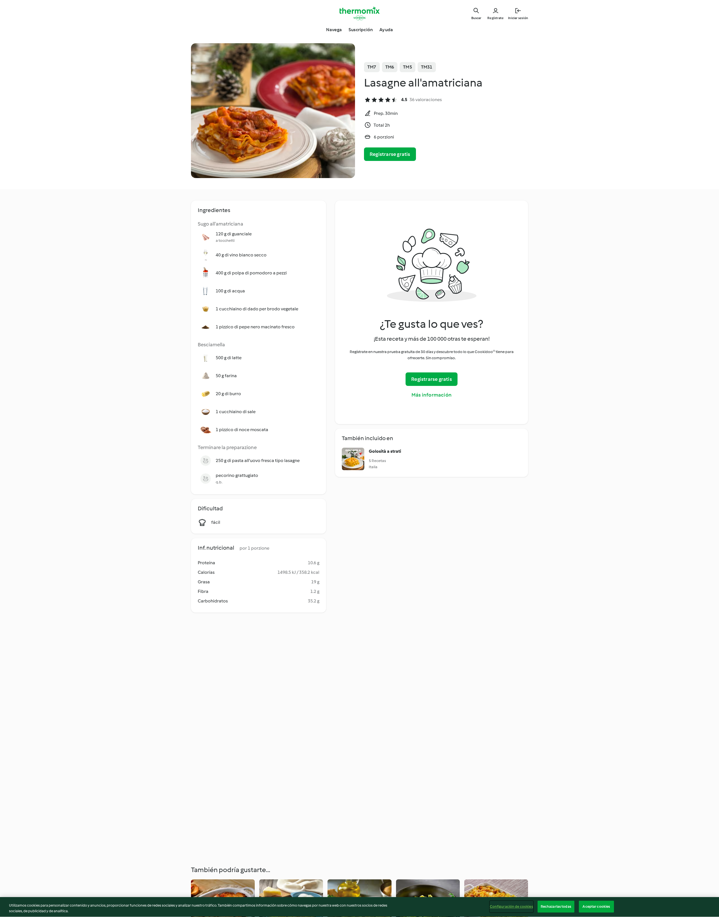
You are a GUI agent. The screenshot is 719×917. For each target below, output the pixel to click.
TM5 (407, 67)
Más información (431, 395)
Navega (334, 29)
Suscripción (361, 29)
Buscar (476, 18)
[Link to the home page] (359, 13)
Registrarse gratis (390, 154)
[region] (359, 907)
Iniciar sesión (518, 18)
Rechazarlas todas (556, 906)
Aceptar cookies (596, 906)
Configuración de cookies (511, 906)
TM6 (389, 67)
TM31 (427, 67)
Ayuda (386, 29)
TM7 (371, 67)
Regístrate (495, 18)
